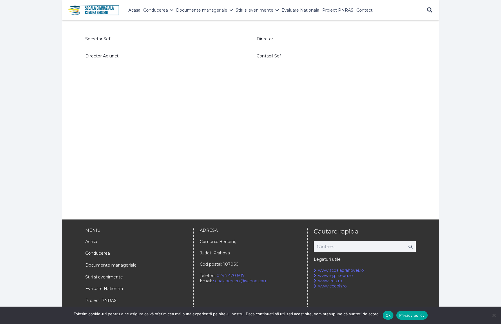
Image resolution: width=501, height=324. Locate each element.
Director (265, 38)
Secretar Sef (97, 38)
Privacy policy (412, 315)
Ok (388, 315)
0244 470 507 (231, 275)
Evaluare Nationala (104, 288)
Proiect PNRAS (101, 300)
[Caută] (429, 10)
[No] (494, 315)
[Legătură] (93, 10)
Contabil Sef (269, 56)
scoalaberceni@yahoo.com (240, 280)
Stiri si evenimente (104, 277)
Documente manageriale (111, 265)
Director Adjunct (102, 56)
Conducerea (97, 253)
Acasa (91, 241)
